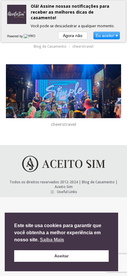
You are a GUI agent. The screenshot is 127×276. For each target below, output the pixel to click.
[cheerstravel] (63, 91)
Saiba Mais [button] (52, 239)
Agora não (72, 35)
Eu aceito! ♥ (107, 35)
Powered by (15, 36)
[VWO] (30, 36)
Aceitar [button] (61, 255)
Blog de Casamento (98, 181)
